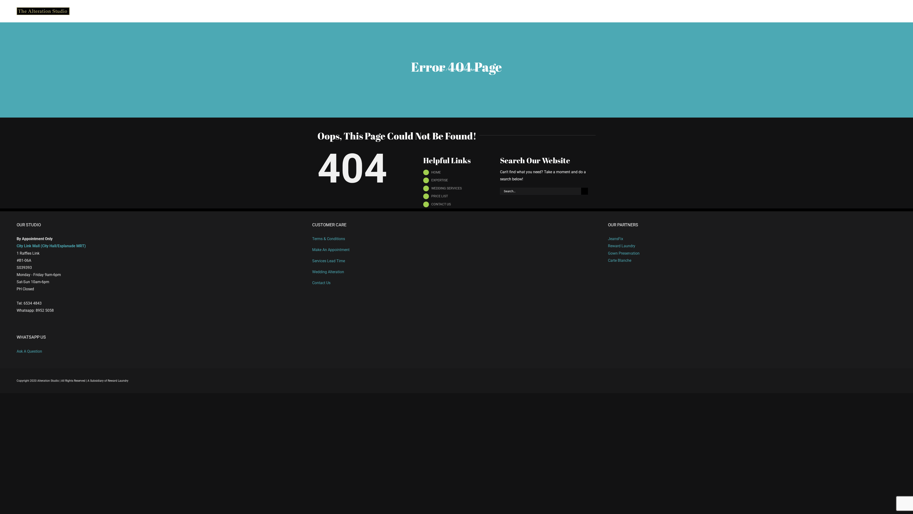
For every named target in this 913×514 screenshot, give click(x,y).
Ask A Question (29, 351)
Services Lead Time (328, 261)
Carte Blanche (619, 260)
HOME (436, 172)
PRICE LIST (439, 196)
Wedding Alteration (328, 272)
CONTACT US (441, 204)
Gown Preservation (624, 253)
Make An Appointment (331, 249)
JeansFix (615, 239)
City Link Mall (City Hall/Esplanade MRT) (51, 246)
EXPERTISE (439, 180)
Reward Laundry (621, 246)
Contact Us (321, 283)
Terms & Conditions (328, 239)
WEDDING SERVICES (446, 188)
